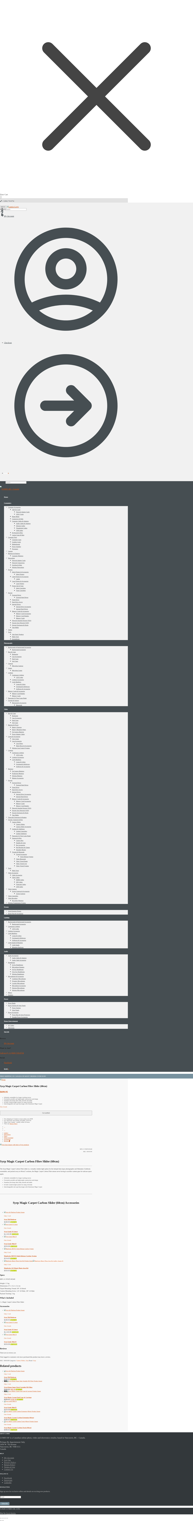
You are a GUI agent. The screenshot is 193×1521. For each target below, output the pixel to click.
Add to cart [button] (13, 1222)
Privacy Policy (10, 1462)
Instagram (8, 1480)
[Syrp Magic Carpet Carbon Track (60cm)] (21, 1421)
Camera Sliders (20, 1360)
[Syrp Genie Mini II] (10, 1236)
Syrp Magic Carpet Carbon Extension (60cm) (19, 1417)
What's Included (8, 1138)
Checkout (8, 343)
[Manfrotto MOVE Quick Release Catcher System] (19, 1249)
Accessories (7, 1139)
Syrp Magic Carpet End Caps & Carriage (18, 1397)
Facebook (8, 1062)
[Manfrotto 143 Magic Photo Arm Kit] (33, 1261)
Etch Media (11, 1513)
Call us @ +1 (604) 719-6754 (12, 1053)
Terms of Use (9, 1467)
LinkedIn (7, 1482)
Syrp (27, 1360)
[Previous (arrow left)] (1, 1520)
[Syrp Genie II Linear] (11, 1224)
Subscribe (5, 1503)
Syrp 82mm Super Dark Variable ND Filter (18, 1387)
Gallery (6, 1133)
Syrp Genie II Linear (11, 1231)
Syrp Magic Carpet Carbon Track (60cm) (17, 1427)
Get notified (15, 1234)
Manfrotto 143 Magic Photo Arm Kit (16, 1268)
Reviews (7, 1141)
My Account (9, 216)
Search (3, 209)
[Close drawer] (1, 197)
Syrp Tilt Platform (10, 1219)
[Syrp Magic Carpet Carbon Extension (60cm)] (22, 1411)
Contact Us (8, 1469)
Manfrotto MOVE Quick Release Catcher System (20, 1256)
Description (7, 1134)
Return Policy (13, 1124)
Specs (5, 1136)
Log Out (7, 1460)
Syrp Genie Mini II (10, 1244)
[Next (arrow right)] (3, 1520)
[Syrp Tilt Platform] (14, 1212)
